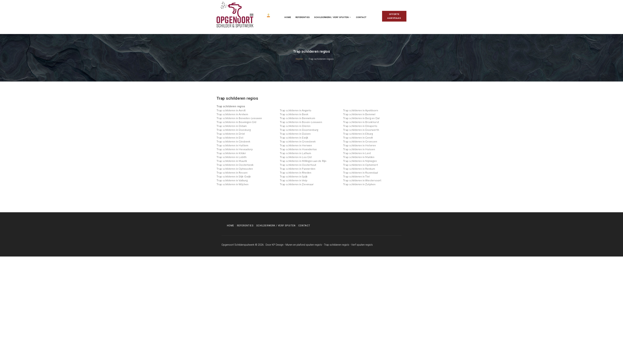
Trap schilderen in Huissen (359, 149)
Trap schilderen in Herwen (296, 145)
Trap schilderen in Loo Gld (296, 156)
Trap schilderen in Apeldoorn (360, 110)
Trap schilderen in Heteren (359, 145)
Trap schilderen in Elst (230, 137)
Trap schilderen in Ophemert (360, 164)
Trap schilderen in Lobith (232, 156)
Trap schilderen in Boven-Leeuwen (301, 121)
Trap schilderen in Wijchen (233, 184)
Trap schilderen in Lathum (295, 153)
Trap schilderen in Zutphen (359, 184)
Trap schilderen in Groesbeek (298, 141)
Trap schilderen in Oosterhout (298, 164)
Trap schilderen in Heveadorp (235, 149)
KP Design (277, 244)
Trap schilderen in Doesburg (234, 129)
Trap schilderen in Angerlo (295, 110)
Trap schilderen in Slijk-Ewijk (234, 176)
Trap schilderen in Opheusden (235, 168)
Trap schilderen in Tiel (356, 176)
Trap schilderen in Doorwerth (361, 129)
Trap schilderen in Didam (232, 125)
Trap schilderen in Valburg (232, 180)
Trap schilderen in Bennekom (297, 118)
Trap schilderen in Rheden (295, 172)
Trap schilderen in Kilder (231, 153)
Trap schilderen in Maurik (232, 160)
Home (287, 17)
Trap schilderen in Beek (294, 114)
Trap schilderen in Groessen (360, 141)
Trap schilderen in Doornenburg (299, 129)
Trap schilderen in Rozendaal (360, 172)
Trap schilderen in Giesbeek (233, 141)
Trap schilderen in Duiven (295, 133)
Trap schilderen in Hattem (232, 145)
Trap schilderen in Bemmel (359, 114)
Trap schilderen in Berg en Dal (361, 118)
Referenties (302, 17)
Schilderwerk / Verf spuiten (331, 17)
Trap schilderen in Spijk (294, 176)
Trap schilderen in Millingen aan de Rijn (303, 160)
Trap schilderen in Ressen (232, 172)
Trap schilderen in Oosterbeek (235, 164)
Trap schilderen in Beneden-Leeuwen (239, 118)
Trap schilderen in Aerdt (231, 110)
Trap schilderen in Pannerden (297, 168)
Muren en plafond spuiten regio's (304, 244)
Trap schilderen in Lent (357, 153)
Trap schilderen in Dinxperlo (360, 125)
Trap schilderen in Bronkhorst (361, 121)
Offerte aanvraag (394, 16)
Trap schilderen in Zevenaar (297, 184)
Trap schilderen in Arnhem (232, 114)
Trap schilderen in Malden (358, 156)
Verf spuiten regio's (362, 244)
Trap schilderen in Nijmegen (360, 160)
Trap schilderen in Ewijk (294, 137)
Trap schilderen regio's (336, 244)
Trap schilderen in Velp (293, 180)
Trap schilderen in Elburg (358, 133)
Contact (361, 17)
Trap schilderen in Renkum (359, 168)
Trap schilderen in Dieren (295, 125)
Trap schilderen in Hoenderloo (298, 149)
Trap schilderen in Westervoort (362, 180)
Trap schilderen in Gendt (358, 137)
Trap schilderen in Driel (231, 133)
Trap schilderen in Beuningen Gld (236, 121)
